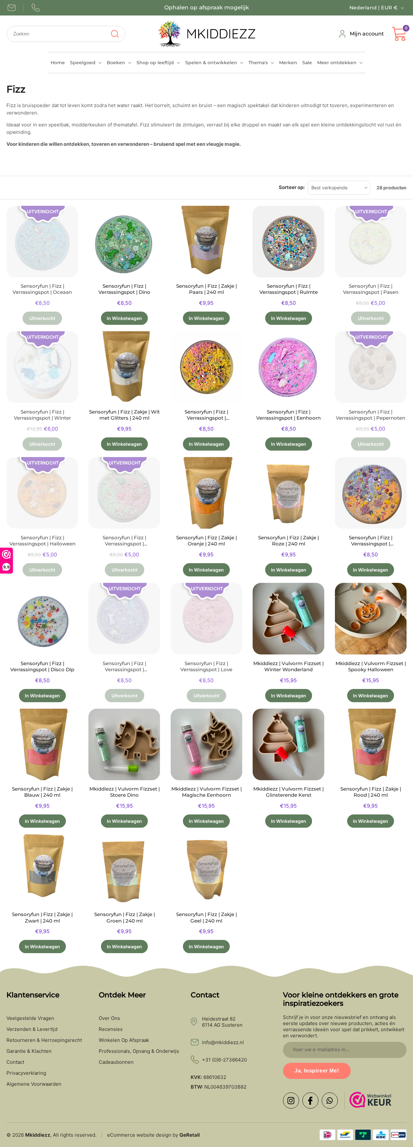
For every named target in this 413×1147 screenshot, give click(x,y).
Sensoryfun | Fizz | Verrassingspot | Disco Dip (42, 666)
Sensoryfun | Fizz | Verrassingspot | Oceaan (42, 289)
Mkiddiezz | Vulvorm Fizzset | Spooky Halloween (371, 666)
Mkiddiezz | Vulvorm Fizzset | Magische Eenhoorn (206, 792)
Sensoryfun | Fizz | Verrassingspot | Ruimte (288, 289)
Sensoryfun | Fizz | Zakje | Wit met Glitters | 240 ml (124, 415)
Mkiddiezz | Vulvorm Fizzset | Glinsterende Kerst (288, 792)
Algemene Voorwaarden (33, 1084)
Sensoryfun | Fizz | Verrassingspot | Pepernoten (370, 415)
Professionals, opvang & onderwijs (139, 1051)
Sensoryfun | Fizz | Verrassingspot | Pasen (370, 289)
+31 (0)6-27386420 (224, 1060)
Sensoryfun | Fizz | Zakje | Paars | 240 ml (206, 289)
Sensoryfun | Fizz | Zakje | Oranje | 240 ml (206, 540)
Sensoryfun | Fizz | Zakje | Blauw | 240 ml (42, 792)
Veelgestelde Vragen (30, 1018)
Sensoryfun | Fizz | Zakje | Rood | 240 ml (370, 792)
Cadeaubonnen (116, 1062)
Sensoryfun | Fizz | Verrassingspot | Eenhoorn (288, 415)
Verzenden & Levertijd (31, 1029)
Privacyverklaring (26, 1073)
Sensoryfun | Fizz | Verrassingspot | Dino (124, 289)
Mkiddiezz (37, 1135)
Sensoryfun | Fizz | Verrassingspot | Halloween (42, 540)
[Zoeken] (115, 34)
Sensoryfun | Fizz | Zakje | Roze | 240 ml (288, 540)
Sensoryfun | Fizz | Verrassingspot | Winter (42, 415)
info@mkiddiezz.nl (223, 1042)
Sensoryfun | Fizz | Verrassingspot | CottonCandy (206, 415)
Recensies (111, 1029)
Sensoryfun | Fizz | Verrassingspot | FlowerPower (370, 540)
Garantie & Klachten (29, 1051)
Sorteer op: (292, 187)
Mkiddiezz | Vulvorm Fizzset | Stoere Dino (124, 792)
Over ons (109, 1018)
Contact (15, 1062)
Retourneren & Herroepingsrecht (44, 1040)
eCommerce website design (139, 1135)
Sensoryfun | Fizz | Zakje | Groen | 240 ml (124, 917)
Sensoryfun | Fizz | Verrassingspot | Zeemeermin (124, 666)
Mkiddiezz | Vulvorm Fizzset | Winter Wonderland (288, 666)
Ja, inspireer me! (317, 1070)
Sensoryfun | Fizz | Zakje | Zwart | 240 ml (42, 917)
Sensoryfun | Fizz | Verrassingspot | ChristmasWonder (124, 540)
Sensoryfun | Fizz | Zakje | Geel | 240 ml (206, 917)
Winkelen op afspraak (124, 1040)
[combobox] (66, 34)
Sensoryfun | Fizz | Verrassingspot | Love (206, 666)
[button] (85, 62)
